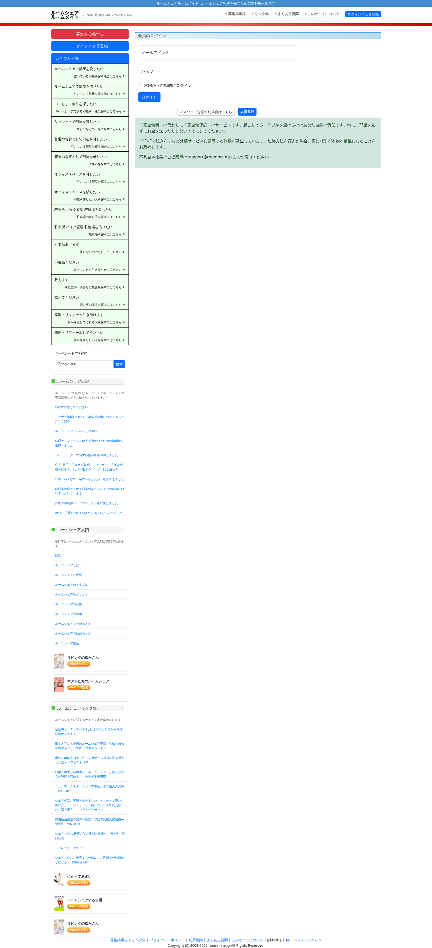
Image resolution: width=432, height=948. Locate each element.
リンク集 (139, 940)
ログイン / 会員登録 (363, 14)
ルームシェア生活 (67, 643)
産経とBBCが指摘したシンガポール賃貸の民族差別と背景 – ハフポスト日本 (89, 760)
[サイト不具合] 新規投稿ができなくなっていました (89, 513)
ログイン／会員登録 (90, 46)
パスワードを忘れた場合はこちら (206, 111)
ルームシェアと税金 (68, 575)
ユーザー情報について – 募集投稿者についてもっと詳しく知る (89, 419)
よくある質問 (217, 940)
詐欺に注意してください (71, 407)
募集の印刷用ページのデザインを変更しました (86, 503)
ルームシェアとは (67, 565)
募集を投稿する (90, 34)
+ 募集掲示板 (235, 14)
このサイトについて (247, 940)
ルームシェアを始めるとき (73, 633)
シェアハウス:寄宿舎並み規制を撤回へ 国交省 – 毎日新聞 (90, 836)
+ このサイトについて (322, 14)
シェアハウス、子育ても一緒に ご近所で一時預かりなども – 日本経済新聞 (89, 860)
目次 (58, 555)
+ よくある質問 (287, 14)
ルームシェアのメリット (71, 594)
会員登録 (247, 111)
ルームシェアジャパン (304, 940)
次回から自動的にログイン (168, 85)
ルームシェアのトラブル (71, 584)
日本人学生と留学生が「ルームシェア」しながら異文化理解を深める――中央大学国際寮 (89, 774)
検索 (119, 364)
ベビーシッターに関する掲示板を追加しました (86, 455)
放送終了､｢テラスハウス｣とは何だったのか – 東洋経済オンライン (89, 732)
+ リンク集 (260, 14)
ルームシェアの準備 (68, 614)
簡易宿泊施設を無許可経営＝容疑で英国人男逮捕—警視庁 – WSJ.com (89, 822)
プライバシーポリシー (167, 940)
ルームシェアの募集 (68, 604)
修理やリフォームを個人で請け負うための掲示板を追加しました (89, 443)
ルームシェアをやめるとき (73, 623)
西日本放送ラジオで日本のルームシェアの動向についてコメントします (89, 491)
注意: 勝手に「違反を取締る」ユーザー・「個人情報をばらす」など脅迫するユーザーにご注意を (88, 467)
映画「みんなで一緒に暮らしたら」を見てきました (89, 479)
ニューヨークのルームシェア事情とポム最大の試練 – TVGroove (89, 789)
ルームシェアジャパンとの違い (76, 431)
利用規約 (196, 940)
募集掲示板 (119, 940)
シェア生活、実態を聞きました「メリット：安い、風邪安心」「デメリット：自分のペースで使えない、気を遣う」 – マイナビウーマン (89, 805)
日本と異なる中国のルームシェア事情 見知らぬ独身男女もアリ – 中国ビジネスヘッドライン (89, 746)
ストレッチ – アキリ (68, 848)
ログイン (149, 97)
